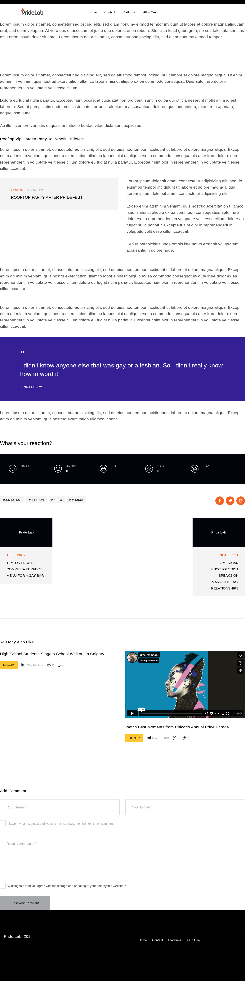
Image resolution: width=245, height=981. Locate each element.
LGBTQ (57, 499)
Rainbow (77, 499)
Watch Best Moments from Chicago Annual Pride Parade (177, 727)
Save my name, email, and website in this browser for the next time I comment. (61, 823)
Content (109, 12)
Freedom (37, 499)
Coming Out (13, 499)
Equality (9, 665)
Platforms (129, 12)
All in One (150, 12)
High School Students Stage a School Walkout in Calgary (52, 654)
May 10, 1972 (35, 190)
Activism (17, 190)
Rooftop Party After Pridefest (47, 197)
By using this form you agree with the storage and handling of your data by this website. (66, 886)
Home (92, 12)
